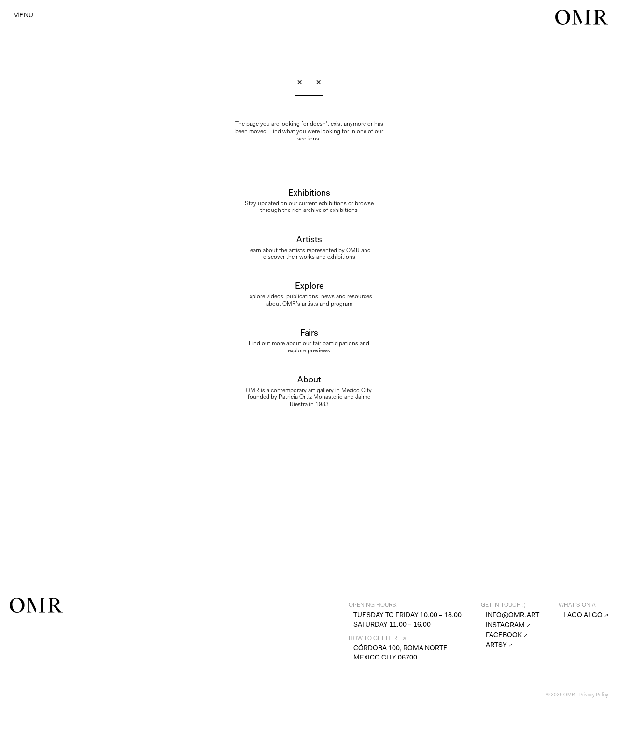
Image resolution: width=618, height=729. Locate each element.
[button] (23, 15)
